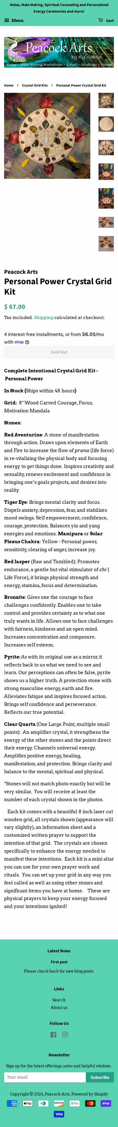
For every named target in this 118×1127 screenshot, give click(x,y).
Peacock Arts (57, 1094)
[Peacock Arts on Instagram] (65, 1035)
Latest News (59, 951)
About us (59, 1007)
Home (8, 85)
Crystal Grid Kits (35, 85)
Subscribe (100, 1077)
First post (59, 962)
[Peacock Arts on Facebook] (53, 1035)
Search (59, 999)
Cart (109, 21)
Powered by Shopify (89, 1094)
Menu (17, 20)
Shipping (43, 317)
